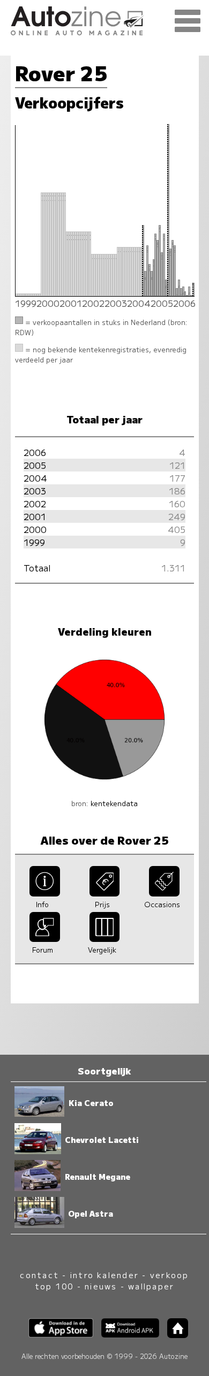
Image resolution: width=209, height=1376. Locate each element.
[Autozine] (104, 19)
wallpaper (151, 1286)
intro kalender (104, 1274)
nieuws (101, 1286)
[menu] (187, 21)
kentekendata (114, 803)
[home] (173, 1334)
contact (39, 1274)
